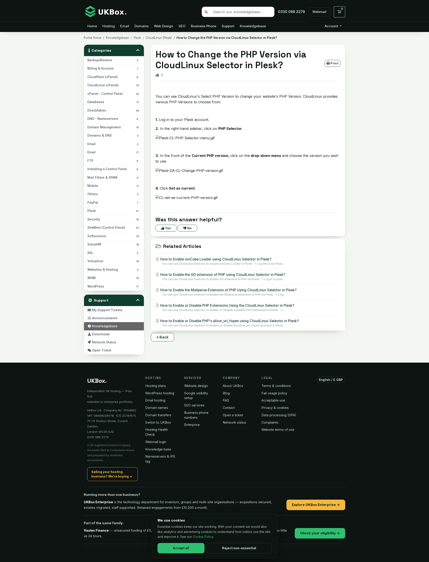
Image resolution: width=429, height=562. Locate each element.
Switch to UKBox (158, 422)
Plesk (137, 38)
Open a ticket (233, 415)
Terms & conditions (276, 386)
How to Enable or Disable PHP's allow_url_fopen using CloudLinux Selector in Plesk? (229, 323)
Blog (226, 393)
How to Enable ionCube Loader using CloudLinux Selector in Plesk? (221, 261)
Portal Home (92, 38)
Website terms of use (277, 429)
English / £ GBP (331, 380)
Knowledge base (158, 449)
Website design (196, 386)
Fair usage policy (274, 393)
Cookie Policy (203, 537)
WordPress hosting (159, 393)
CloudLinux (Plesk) (159, 38)
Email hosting (155, 400)
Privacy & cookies (275, 408)
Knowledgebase (253, 26)
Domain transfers (158, 415)
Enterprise (192, 425)
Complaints (269, 422)
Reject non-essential (239, 548)
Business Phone (203, 26)
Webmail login (155, 442)
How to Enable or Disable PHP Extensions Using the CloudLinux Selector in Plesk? (226, 307)
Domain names (156, 408)
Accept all (181, 548)
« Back (162, 337)
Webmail (319, 12)
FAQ (226, 400)
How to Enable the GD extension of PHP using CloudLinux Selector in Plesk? (222, 277)
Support (228, 26)
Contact (229, 408)
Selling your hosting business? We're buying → (111, 474)
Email (124, 26)
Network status (234, 422)
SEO (182, 26)
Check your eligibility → (320, 533)
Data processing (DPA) (278, 415)
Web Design (163, 26)
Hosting (108, 26)
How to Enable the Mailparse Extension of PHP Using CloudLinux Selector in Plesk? (228, 292)
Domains (142, 26)
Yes (167, 228)
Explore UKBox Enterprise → (316, 505)
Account (332, 26)
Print (334, 63)
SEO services (194, 405)
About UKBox (233, 386)
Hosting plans (155, 386)
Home (92, 26)
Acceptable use (273, 400)
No (189, 228)
